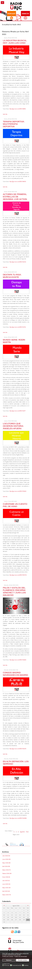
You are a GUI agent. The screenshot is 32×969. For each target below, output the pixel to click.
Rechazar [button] (8, 960)
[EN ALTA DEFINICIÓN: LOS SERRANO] (16, 773)
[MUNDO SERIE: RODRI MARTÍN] (16, 351)
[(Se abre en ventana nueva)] (16, 844)
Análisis (26, 965)
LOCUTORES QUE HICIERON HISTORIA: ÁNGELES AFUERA (13, 426)
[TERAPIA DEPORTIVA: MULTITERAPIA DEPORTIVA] (16, 136)
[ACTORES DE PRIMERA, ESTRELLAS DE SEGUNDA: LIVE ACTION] (16, 208)
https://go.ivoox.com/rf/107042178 (17, 748)
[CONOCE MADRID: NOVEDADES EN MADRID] (16, 684)
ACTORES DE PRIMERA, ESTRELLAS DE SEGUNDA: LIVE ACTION (15, 196)
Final (27, 832)
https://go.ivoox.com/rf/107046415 (17, 660)
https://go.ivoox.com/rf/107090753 (18, 575)
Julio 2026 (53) (6, 856)
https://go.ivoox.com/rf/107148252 (17, 181)
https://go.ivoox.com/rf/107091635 (17, 491)
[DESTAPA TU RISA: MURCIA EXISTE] (16, 286)
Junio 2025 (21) (6, 884)
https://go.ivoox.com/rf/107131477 (17, 411)
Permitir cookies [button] (22, 960)
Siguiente (22, 832)
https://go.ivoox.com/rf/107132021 (17, 262)
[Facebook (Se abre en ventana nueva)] (19, 932)
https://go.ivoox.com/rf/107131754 (17, 327)
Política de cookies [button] (7, 956)
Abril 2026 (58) (6, 866)
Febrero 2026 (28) (6, 873)
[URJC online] (16, 950)
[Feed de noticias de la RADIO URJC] (12, 932)
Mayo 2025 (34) (6, 887)
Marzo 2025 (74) (6, 895)
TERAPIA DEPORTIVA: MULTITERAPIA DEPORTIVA (14, 124)
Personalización (16, 965)
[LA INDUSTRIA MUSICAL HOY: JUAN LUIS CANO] (16, 52)
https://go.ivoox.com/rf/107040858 (18, 818)
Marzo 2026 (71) (6, 870)
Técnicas (6, 965)
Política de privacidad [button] (20, 956)
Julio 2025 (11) (6, 880)
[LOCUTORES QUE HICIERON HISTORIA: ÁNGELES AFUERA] (16, 438)
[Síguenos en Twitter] (16, 932)
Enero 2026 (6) (6, 877)
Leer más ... (5, 114)
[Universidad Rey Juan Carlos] (16, 940)
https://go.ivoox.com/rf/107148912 (17, 109)
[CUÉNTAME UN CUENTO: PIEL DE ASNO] (16, 516)
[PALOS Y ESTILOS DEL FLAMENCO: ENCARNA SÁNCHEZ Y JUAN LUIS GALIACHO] (16, 605)
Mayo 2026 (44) (6, 863)
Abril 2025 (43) (6, 891)
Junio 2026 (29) (6, 859)
